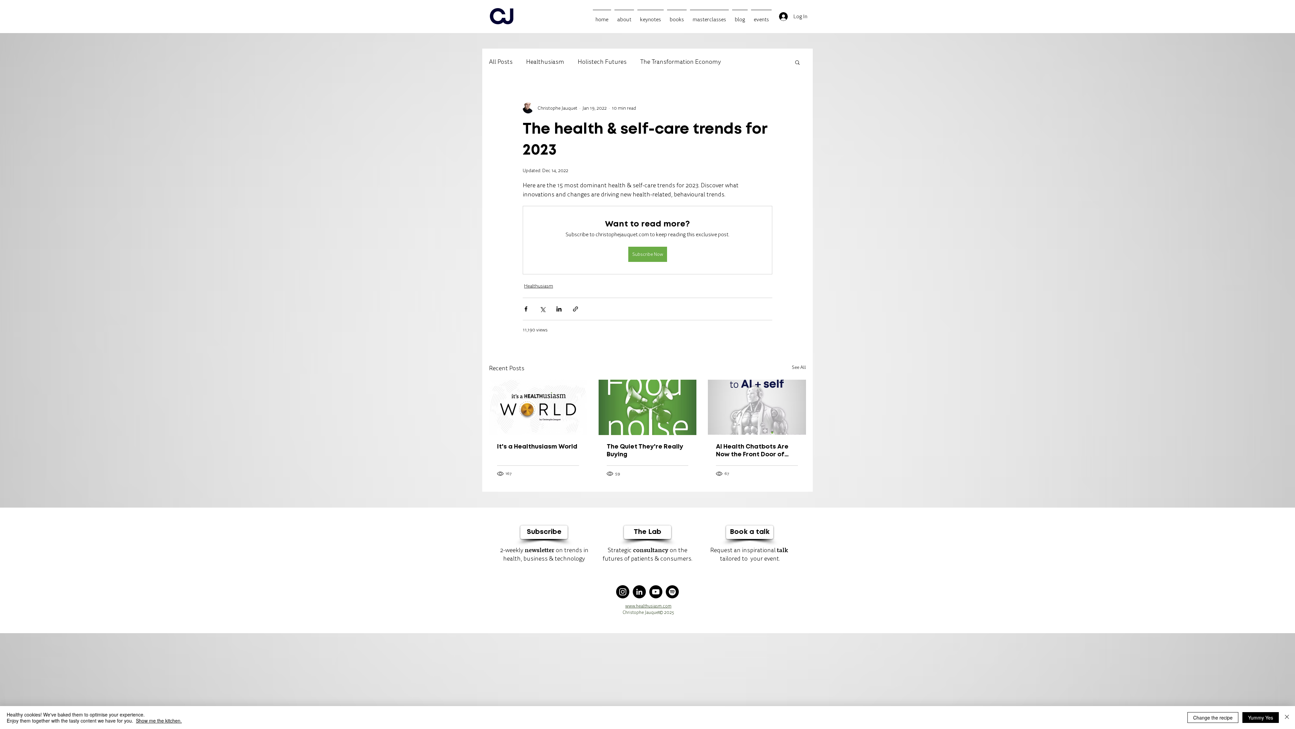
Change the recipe (1213, 717)
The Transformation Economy (680, 62)
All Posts (501, 62)
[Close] (1287, 717)
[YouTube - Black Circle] (655, 591)
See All (799, 367)
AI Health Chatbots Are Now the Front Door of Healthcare (752, 451)
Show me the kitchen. (159, 720)
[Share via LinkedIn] (559, 309)
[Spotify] (672, 591)
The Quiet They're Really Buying (645, 450)
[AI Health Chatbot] (757, 407)
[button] (797, 62)
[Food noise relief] (648, 407)
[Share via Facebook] (526, 309)
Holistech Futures (602, 62)
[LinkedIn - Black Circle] (639, 591)
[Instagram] (622, 591)
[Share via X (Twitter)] (542, 309)
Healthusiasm (545, 62)
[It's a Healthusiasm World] (538, 407)
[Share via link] (575, 309)
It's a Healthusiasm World (537, 447)
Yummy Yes (1260, 717)
